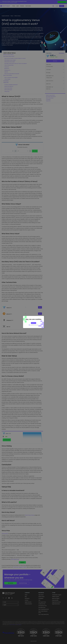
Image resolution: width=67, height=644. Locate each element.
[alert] (33, 322)
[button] (33, 324)
